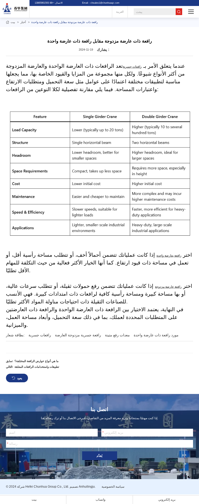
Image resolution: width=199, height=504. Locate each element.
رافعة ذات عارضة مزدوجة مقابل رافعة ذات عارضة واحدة (64, 22)
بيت (13, 22)
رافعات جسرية (132, 67)
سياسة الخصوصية (113, 486)
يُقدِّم (99, 455)
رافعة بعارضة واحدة (169, 255)
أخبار (23, 22)
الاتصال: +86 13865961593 (49, 3)
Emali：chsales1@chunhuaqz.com (100, 3)
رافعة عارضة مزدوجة (168, 287)
